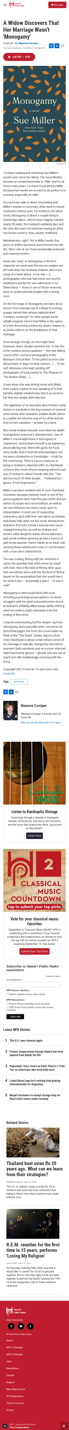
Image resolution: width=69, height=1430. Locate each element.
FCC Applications (14, 1396)
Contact (10, 1375)
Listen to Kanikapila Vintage (34, 811)
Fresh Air (8, 673)
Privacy (10, 1410)
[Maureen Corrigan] (10, 710)
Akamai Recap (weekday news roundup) (29, 1003)
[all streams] (64, 1426)
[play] (5, 1426)
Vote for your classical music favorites (34, 921)
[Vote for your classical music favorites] (34, 880)
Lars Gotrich (11, 1263)
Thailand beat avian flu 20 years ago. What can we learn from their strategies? (34, 1168)
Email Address (14, 979)
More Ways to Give (15, 1389)
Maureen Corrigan (28, 43)
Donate (58, 4)
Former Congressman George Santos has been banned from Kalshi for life (36, 1053)
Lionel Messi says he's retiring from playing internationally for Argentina (35, 1082)
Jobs (8, 1361)
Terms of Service (15, 1403)
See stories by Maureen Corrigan (41, 722)
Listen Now (34, 835)
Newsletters (12, 1368)
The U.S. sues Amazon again (26, 1040)
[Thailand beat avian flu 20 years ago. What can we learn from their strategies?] (32, 1142)
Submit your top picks (34, 951)
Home (9, 1340)
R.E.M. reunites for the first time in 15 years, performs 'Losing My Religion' (33, 1250)
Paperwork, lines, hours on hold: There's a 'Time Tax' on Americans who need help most (37, 1067)
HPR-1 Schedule (14, 1347)
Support (10, 1382)
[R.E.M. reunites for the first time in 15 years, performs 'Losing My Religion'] (32, 1224)
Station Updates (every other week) (27, 994)
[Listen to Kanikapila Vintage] (34, 773)
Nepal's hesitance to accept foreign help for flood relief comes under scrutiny (35, 1096)
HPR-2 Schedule (14, 1354)
